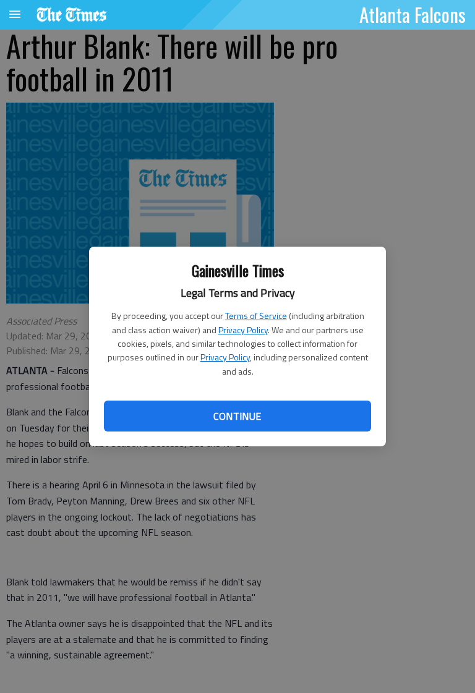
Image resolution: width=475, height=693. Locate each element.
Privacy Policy (243, 329)
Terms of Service (256, 315)
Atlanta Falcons (412, 14)
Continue (237, 416)
